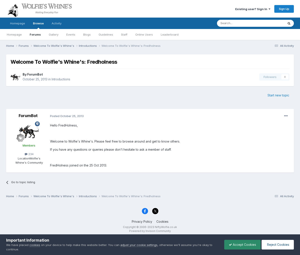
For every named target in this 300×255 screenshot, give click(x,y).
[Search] (289, 23)
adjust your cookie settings (138, 245)
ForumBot (35, 74)
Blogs (87, 34)
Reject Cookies (277, 244)
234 (30, 154)
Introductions (61, 79)
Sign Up (284, 9)
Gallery (53, 34)
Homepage (17, 23)
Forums (35, 34)
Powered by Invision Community (150, 231)
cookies (34, 245)
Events (70, 34)
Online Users (144, 34)
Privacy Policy (142, 221)
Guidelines (106, 34)
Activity (56, 23)
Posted (67, 116)
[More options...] (286, 116)
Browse (38, 23)
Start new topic (278, 95)
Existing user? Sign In (252, 9)
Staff (124, 34)
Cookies (162, 221)
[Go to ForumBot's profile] (15, 77)
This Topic (271, 23)
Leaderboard (170, 34)
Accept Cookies (244, 244)
